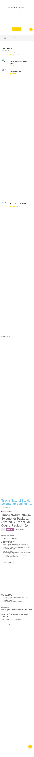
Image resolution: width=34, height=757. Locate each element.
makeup (28, 609)
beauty (2, 609)
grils (18, 609)
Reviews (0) (15, 538)
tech (8, 610)
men (31, 609)
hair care (21, 609)
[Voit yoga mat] (5, 53)
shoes (6, 610)
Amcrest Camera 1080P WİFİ (18, 204)
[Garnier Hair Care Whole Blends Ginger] (5, 62)
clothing (6, 609)
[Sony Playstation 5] (5, 134)
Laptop (24, 609)
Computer (10, 609)
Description (6, 538)
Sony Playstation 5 (15, 71)
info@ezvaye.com (7, 600)
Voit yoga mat (14, 52)
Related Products (8, 562)
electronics (14, 609)
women (10, 610)
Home (3, 37)
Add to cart (10, 529)
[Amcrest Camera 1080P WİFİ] (5, 267)
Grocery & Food (10, 37)
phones (2, 610)
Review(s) (10, 506)
